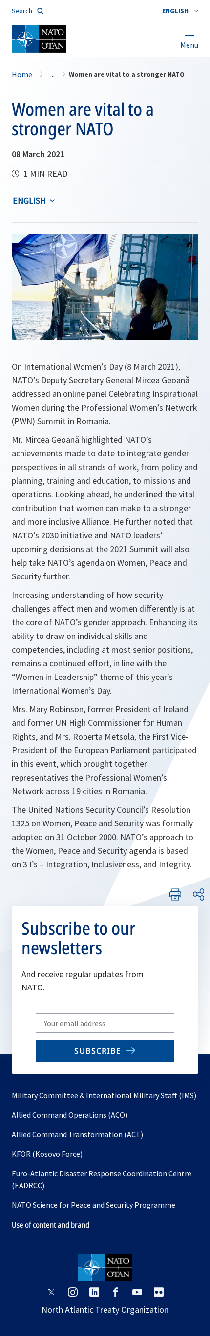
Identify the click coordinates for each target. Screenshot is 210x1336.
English (29, 200)
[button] (180, 11)
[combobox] (180, 11)
